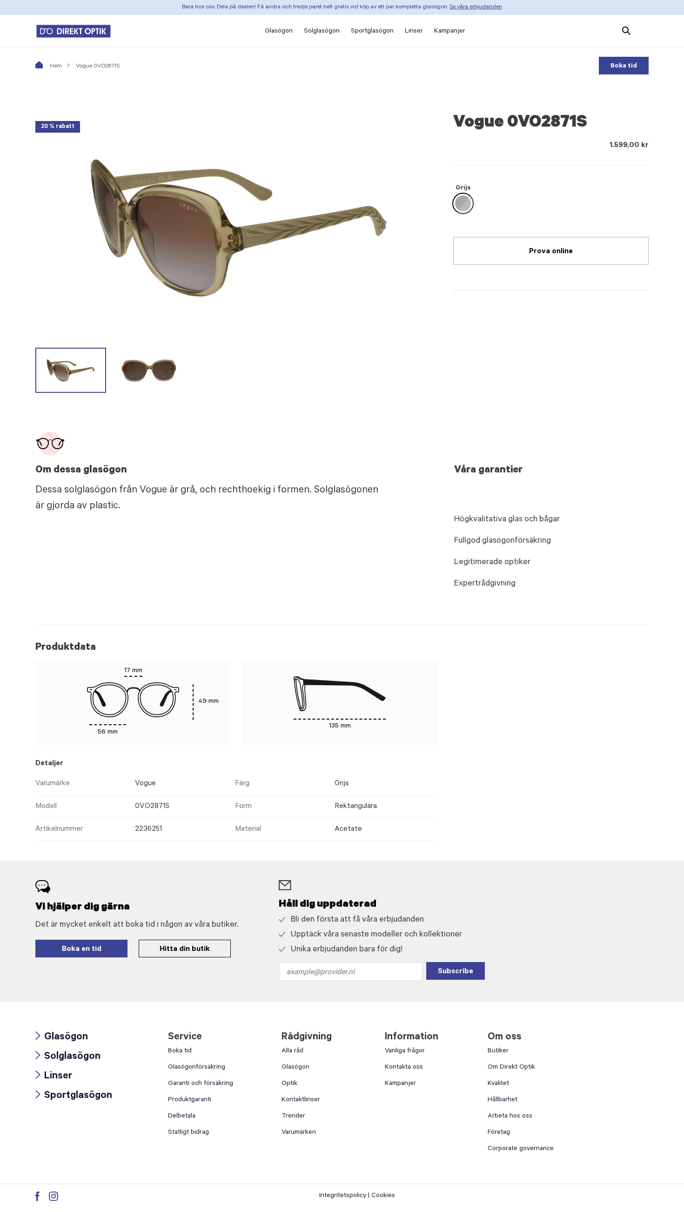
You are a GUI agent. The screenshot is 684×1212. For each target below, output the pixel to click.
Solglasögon (68, 1057)
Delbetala (181, 1116)
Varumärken (299, 1133)
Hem (55, 66)
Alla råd (292, 1051)
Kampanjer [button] (449, 31)
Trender (293, 1116)
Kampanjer (400, 1084)
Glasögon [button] (279, 31)
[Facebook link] (37, 1196)
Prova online (551, 252)
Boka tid (623, 66)
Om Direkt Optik (511, 1067)
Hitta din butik (185, 949)
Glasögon (61, 1038)
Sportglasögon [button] (372, 31)
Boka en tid (81, 949)
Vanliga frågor (405, 1051)
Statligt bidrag (188, 1133)
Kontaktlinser (301, 1100)
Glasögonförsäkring (196, 1067)
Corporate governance (521, 1149)
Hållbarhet (502, 1100)
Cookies (383, 1196)
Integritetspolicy (342, 1196)
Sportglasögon (73, 1096)
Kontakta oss (404, 1067)
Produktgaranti (189, 1100)
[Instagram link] (53, 1196)
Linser (53, 1077)
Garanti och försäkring (200, 1084)
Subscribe (455, 972)
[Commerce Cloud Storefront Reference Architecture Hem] (73, 31)
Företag (499, 1133)
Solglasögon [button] (322, 31)
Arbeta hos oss (510, 1116)
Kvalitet (498, 1084)
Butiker (498, 1051)
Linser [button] (414, 31)
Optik (289, 1084)
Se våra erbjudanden (475, 7)
